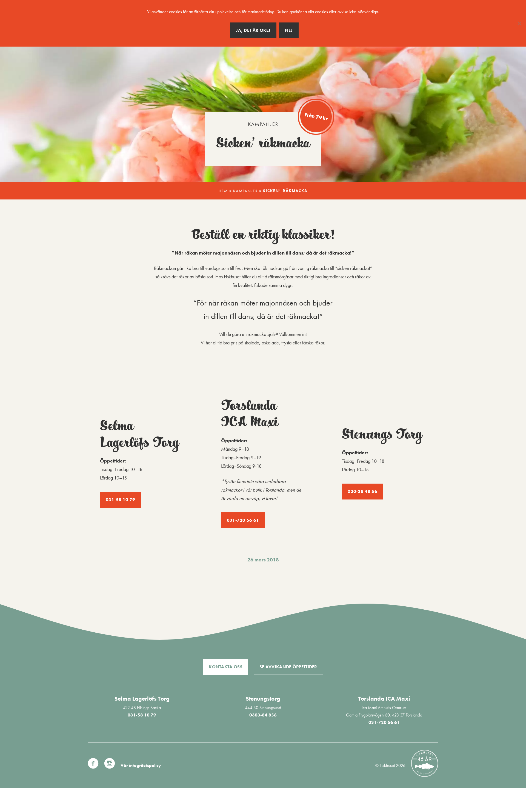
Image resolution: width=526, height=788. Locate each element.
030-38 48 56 (362, 491)
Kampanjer (263, 124)
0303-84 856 (263, 715)
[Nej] (519, 23)
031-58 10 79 (120, 500)
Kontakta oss (225, 667)
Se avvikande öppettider (288, 667)
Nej (289, 30)
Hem (223, 191)
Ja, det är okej (253, 30)
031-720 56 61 (243, 520)
